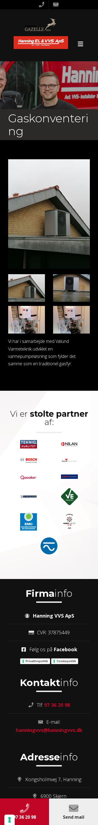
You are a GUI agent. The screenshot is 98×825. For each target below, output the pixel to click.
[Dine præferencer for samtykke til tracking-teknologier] (9, 820)
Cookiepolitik (66, 661)
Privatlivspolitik (37, 661)
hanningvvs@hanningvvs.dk (49, 730)
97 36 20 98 (57, 705)
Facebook (65, 649)
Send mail (73, 817)
